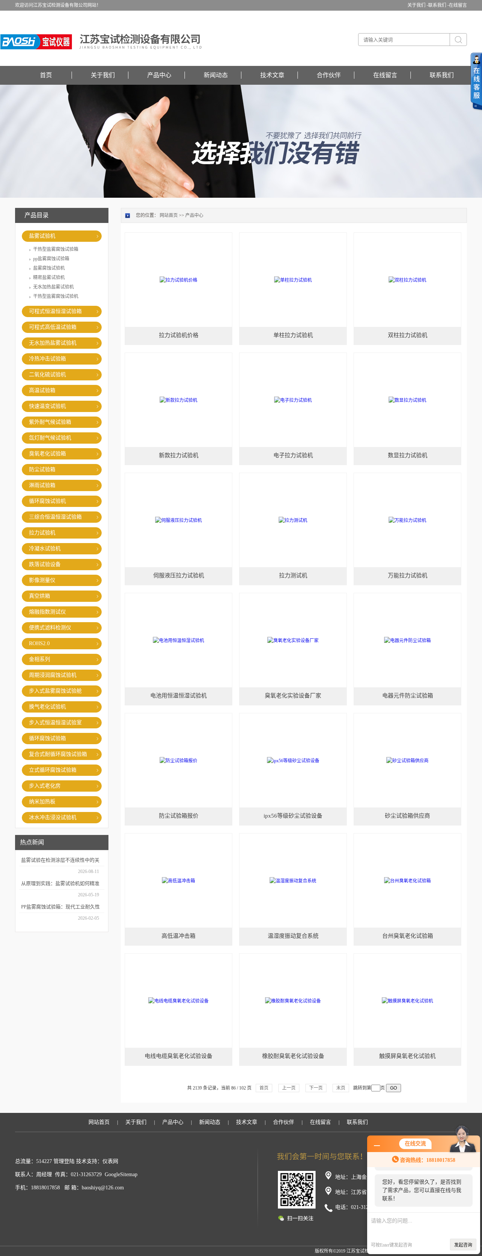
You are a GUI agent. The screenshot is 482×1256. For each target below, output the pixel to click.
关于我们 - (417, 5)
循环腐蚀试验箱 (47, 738)
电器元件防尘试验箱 (407, 696)
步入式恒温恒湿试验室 (55, 722)
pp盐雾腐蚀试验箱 (51, 258)
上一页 (289, 1088)
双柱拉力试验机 (407, 335)
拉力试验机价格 (178, 335)
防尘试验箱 (42, 469)
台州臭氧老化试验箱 (407, 936)
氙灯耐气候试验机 (50, 438)
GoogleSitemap (121, 1174)
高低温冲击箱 (178, 936)
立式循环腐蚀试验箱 (52, 770)
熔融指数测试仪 (47, 612)
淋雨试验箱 (42, 485)
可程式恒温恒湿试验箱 (55, 311)
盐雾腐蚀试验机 (49, 268)
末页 (340, 1088)
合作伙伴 (329, 75)
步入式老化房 (45, 786)
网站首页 (169, 215)
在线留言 (458, 5)
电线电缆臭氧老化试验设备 (178, 1056)
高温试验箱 (42, 390)
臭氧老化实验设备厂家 (293, 696)
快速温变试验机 (47, 406)
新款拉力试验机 (178, 455)
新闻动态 (216, 75)
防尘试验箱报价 (178, 816)
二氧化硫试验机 (47, 374)
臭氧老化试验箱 (47, 453)
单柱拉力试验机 (293, 335)
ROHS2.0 (39, 643)
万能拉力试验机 (407, 575)
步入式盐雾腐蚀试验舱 (55, 691)
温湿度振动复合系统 (293, 936)
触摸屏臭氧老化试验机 (407, 1056)
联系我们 (442, 75)
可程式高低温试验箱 (52, 327)
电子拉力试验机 (293, 455)
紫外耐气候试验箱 (50, 422)
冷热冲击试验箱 (47, 359)
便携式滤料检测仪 (50, 627)
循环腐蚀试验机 (47, 501)
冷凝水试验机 (45, 548)
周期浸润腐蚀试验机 (52, 675)
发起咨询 (463, 1245)
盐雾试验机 (42, 236)
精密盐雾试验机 (49, 277)
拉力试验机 (42, 533)
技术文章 (272, 75)
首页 (46, 75)
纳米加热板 (42, 801)
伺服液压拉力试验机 (178, 575)
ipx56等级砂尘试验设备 (293, 816)
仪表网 (110, 1161)
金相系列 (39, 659)
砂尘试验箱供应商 (407, 816)
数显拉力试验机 (407, 455)
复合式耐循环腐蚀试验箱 (58, 754)
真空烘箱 (39, 596)
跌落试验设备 (45, 564)
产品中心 (159, 75)
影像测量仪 (42, 580)
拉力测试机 (293, 575)
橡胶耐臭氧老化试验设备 (293, 1056)
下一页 (316, 1088)
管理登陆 (64, 1161)
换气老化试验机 (47, 707)
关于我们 (103, 75)
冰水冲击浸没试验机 (52, 817)
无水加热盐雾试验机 (53, 287)
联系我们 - (438, 5)
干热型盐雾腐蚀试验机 (55, 296)
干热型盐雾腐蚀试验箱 (55, 249)
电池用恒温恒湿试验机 (178, 696)
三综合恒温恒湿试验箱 (55, 517)
